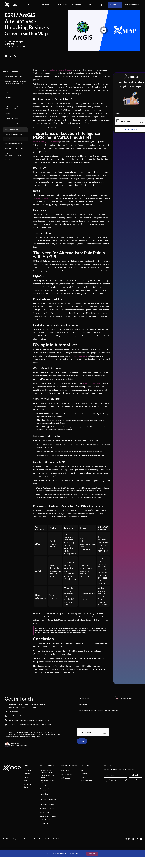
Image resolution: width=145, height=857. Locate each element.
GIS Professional (66, 774)
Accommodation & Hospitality (46, 790)
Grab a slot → (92, 853)
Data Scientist (65, 770)
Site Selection (44, 812)
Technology (28, 770)
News (91, 5)
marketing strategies (41, 198)
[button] (46, 5)
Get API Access (115, 5)
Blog (82, 770)
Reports (84, 773)
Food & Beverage (45, 786)
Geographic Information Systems (58, 70)
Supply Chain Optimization (48, 816)
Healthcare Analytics (47, 804)
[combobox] (117, 698)
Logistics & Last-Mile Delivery (47, 777)
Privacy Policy (32, 839)
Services (26, 777)
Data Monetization (46, 824)
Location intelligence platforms (46, 142)
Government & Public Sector (47, 782)
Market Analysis (45, 820)
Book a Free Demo (131, 5)
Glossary (84, 777)
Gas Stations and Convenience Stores (46, 771)
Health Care (44, 794)
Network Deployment (47, 808)
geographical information (92, 383)
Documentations (87, 780)
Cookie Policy (57, 839)
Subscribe (135, 775)
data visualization (81, 356)
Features (27, 773)
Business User (65, 778)
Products (31, 5)
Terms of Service (44, 839)
